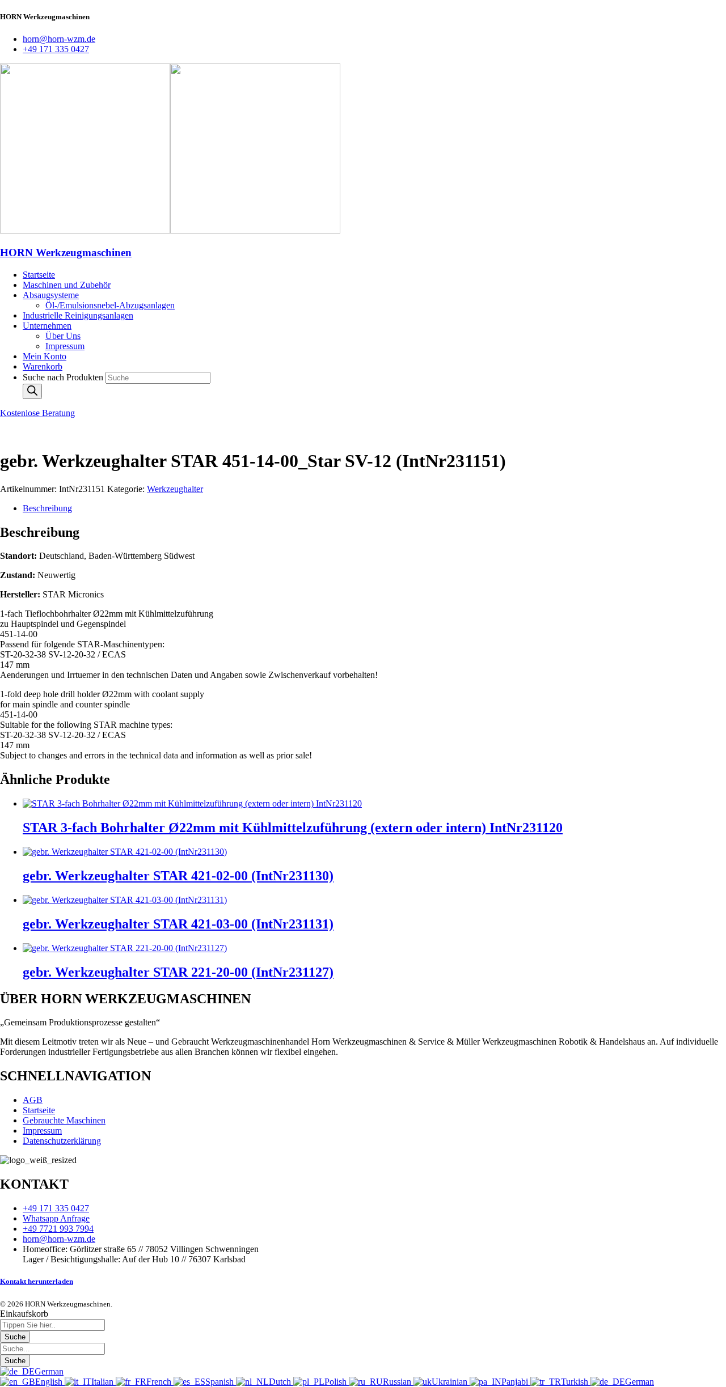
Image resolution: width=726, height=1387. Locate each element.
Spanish (220, 1381)
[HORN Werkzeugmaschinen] (85, 230)
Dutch (281, 1381)
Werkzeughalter (175, 489)
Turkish (575, 1381)
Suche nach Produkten (64, 377)
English (50, 1381)
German (49, 1371)
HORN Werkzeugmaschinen (66, 252)
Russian (398, 1381)
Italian (103, 1381)
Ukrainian (451, 1381)
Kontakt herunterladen (36, 1281)
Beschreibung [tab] (47, 508)
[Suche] (32, 391)
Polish (336, 1381)
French (160, 1381)
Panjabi (515, 1381)
